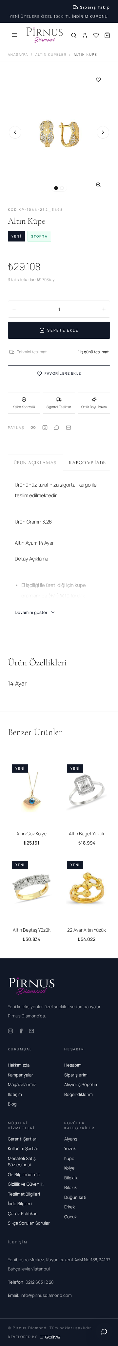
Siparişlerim (76, 1075)
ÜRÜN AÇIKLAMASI (35, 462)
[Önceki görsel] (15, 132)
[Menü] (14, 35)
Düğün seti (75, 1197)
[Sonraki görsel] (103, 132)
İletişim (15, 1094)
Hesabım (73, 1065)
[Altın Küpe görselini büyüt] (59, 132)
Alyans (70, 1139)
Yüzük (70, 1148)
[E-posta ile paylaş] (68, 427)
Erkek (69, 1207)
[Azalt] (14, 309)
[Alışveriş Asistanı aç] (104, 1331)
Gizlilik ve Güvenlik (25, 1184)
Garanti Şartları (22, 1139)
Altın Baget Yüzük (87, 833)
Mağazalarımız (22, 1084)
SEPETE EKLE (62, 330)
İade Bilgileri (20, 1203)
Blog (12, 1104)
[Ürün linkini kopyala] (33, 427)
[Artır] (104, 309)
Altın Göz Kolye (31, 833)
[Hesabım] (85, 35)
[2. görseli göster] (62, 188)
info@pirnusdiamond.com (40, 1295)
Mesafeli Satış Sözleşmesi (22, 1161)
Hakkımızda (19, 1065)
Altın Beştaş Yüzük (31, 930)
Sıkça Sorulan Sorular (29, 1223)
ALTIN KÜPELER (51, 54)
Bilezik (70, 1187)
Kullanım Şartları (23, 1148)
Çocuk (70, 1217)
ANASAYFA (18, 54)
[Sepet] (107, 35)
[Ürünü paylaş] (45, 427)
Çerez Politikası (23, 1213)
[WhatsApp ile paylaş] (56, 427)
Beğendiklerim (78, 1094)
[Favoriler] (96, 35)
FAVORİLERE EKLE (63, 373)
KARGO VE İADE (87, 462)
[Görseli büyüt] (98, 184)
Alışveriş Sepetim (81, 1084)
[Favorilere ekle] (98, 79)
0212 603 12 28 (30, 1282)
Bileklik (70, 1178)
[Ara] (74, 35)
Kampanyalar (20, 1075)
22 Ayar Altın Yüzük (86, 930)
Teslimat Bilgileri (24, 1194)
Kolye (69, 1168)
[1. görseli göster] (56, 188)
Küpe (69, 1158)
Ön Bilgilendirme (24, 1174)
